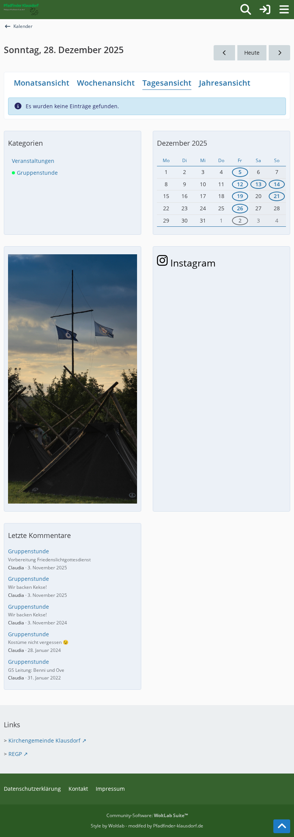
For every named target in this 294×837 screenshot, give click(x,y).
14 (277, 184)
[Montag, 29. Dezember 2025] (279, 53)
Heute (252, 52)
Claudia (16, 567)
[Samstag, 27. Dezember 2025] (224, 53)
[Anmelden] (265, 9)
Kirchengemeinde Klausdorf (44, 740)
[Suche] (245, 9)
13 (258, 184)
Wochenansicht (106, 83)
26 (240, 208)
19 (240, 196)
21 (277, 196)
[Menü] (284, 9)
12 (240, 184)
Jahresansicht (224, 83)
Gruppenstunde (28, 551)
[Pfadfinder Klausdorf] (21, 9)
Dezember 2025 (182, 143)
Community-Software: (147, 815)
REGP (15, 753)
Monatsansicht (41, 83)
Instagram (192, 262)
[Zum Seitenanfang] (281, 826)
